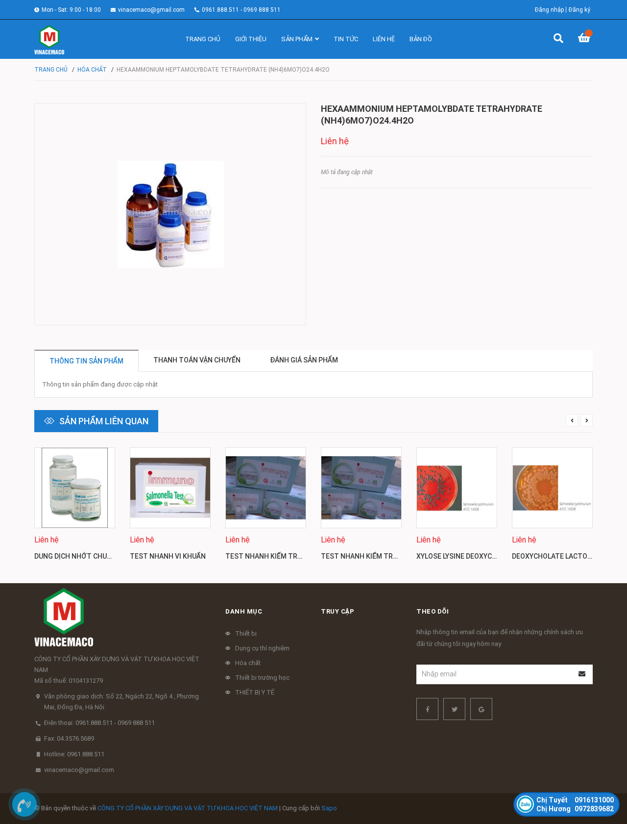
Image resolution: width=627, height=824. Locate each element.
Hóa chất (248, 663)
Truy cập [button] (337, 611)
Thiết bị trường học (262, 677)
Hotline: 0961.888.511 (74, 754)
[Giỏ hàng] (585, 39)
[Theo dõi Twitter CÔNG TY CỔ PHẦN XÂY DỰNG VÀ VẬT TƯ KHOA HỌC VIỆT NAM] (454, 709)
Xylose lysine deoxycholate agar (476, 556)
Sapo (329, 808)
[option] (74, 507)
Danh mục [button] (243, 611)
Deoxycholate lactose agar (563, 556)
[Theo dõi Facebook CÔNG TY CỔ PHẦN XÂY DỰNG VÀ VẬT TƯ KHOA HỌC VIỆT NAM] (427, 709)
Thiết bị (246, 633)
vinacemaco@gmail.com (151, 9)
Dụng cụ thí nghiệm (262, 648)
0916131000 (575, 800)
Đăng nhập (549, 9)
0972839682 (575, 809)
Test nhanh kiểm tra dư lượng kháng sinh (302, 556)
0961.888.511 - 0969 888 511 (241, 9)
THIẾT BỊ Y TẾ (254, 692)
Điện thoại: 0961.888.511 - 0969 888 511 (99, 722)
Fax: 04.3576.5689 (69, 738)
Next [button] (586, 420)
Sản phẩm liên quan (103, 421)
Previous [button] (572, 420)
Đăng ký (579, 9)
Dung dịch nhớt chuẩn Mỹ (80, 556)
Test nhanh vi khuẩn (168, 556)
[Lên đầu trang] (600, 776)
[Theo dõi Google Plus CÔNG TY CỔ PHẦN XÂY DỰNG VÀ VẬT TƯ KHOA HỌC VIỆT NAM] (481, 709)
